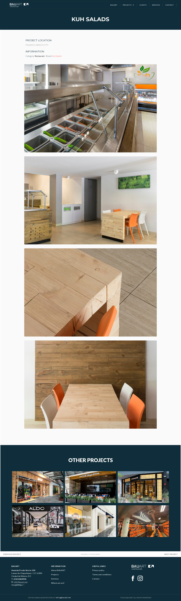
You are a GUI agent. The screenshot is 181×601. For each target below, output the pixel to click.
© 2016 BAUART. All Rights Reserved (135, 598)
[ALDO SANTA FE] (37, 521)
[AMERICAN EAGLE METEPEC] (37, 487)
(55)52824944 (20, 579)
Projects (55, 574)
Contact (96, 579)
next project (171, 554)
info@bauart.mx (21, 582)
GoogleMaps (17, 585)
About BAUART (58, 570)
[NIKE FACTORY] (143, 521)
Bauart (113, 5)
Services (55, 579)
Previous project (12, 554)
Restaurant (40, 56)
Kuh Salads (57, 56)
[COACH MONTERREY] (143, 487)
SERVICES (156, 5)
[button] (128, 5)
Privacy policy (98, 570)
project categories (90, 554)
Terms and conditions (101, 574)
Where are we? (58, 583)
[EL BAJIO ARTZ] (90, 487)
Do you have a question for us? (49, 598)
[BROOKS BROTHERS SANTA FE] (90, 521)
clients (143, 5)
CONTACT (169, 5)
